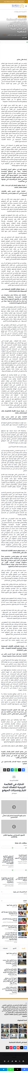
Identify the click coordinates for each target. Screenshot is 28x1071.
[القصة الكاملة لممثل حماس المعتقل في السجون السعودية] (21, 850)
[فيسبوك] (23, 769)
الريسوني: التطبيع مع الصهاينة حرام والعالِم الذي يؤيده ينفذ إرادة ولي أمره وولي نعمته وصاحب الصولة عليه (7, 859)
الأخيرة (23, 948)
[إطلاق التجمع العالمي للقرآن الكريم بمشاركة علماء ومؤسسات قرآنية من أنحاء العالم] (22, 971)
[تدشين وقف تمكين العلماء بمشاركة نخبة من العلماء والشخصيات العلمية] (22, 989)
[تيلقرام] (12, 769)
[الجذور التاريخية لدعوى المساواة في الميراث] (21, 872)
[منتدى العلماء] (18, 6)
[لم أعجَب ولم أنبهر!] (22, 907)
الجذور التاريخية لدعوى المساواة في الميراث (21, 879)
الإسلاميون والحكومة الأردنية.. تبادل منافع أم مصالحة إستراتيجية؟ (7, 880)
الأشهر (14, 948)
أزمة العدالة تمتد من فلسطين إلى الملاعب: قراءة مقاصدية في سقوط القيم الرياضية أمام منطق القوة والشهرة (9, 936)
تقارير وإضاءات (17, 11)
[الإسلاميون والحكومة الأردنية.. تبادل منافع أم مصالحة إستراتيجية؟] (7, 872)
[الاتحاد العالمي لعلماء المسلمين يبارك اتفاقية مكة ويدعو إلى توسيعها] (23, 1036)
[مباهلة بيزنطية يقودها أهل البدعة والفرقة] (22, 914)
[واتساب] (15, 769)
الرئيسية (24, 11)
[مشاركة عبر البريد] (8, 769)
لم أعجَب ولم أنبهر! (12, 905)
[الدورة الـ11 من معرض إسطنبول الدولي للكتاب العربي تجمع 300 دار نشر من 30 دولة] (22, 980)
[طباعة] (4, 769)
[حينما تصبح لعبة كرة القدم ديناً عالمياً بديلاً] (22, 928)
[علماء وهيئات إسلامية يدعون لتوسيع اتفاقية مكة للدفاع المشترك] (5, 1031)
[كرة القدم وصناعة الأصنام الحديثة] (22, 921)
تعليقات (5, 948)
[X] (19, 769)
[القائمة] (26, 6)
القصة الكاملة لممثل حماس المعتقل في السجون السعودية (21, 857)
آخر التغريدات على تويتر (20, 892)
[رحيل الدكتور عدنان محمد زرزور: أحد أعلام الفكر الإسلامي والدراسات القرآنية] (22, 962)
